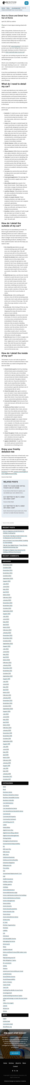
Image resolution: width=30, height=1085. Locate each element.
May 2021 (5, 687)
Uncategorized (7, 993)
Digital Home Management (11, 835)
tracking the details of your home (13, 990)
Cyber (5, 824)
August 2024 (6, 581)
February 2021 (7, 695)
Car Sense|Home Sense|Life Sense (13, 811)
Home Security (7, 906)
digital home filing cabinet (10, 833)
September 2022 (8, 643)
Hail (4, 876)
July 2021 (5, 681)
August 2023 (6, 614)
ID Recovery (6, 919)
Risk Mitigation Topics (9, 960)
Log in (4, 1018)
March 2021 (6, 692)
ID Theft (5, 922)
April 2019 (5, 755)
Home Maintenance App (10, 892)
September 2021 (7, 676)
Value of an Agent (8, 1003)
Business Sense (7, 792)
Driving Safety (7, 838)
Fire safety (6, 868)
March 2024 (6, 595)
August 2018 (6, 765)
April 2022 (6, 657)
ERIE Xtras (6, 854)
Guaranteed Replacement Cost (12, 873)
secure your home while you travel (13, 971)
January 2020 (7, 730)
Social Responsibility (9, 979)
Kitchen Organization (9, 925)
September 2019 (7, 741)
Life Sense (6, 936)
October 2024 (7, 576)
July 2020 (6, 714)
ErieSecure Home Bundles (10, 860)
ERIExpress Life (7, 865)
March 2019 (6, 757)
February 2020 (7, 727)
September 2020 (8, 708)
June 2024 (6, 586)
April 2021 (5, 689)
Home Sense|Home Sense (10, 917)
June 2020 (6, 717)
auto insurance (15, 46)
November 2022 (7, 638)
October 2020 (7, 706)
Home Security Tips (8, 911)
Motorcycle (6, 944)
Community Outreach (9, 819)
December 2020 (7, 700)
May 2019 (5, 752)
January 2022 (7, 665)
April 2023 (6, 624)
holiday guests (7, 884)
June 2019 (6, 749)
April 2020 (6, 722)
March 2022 (6, 660)
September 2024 (8, 578)
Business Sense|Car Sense (10, 795)
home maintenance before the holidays (14, 895)
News (8, 8)
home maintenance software (11, 898)
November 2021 (7, 670)
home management (9, 900)
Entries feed (6, 1021)
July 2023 (6, 616)
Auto (4, 786)
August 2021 (6, 679)
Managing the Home (9, 941)
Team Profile (6, 985)
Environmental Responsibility (11, 843)
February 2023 (7, 630)
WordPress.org (7, 1027)
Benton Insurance (10, 3)
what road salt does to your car (14, 52)
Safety (5, 966)
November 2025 (7, 565)
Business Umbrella (8, 800)
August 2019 (6, 744)
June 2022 (6, 651)
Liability (5, 930)
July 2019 (5, 746)
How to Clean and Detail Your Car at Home (14, 487)
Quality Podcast (7, 949)
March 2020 (6, 725)
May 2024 (6, 589)
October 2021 (7, 673)
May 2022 (6, 654)
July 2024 (6, 584)
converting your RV (8, 822)
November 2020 (7, 703)
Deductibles (6, 827)
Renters (5, 955)
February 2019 (7, 760)
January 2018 (7, 774)
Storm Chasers (7, 982)
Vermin (5, 1006)
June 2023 (6, 619)
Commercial (6, 814)
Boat (4, 789)
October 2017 (7, 779)
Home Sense (6, 914)
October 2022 (7, 641)
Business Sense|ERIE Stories (11, 797)
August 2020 (6, 711)
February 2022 (7, 662)
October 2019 (7, 738)
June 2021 (6, 684)
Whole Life (6, 1008)
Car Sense (6, 805)
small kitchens (7, 974)
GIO (4, 871)
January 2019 (7, 763)
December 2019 (7, 733)
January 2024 (7, 600)
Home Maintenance (9, 890)
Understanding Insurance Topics (12, 995)
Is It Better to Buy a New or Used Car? (14, 498)
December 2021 (7, 668)
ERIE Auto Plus (7, 849)
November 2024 (7, 573)
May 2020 (6, 719)
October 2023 (7, 608)
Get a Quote (15, 1053)
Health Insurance (8, 879)
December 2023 (7, 603)
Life (4, 933)
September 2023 (8, 611)
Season (5, 968)
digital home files (8, 830)
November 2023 (7, 605)
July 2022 (6, 649)
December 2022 (7, 635)
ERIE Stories (6, 852)
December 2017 (7, 776)
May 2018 (5, 771)
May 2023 (6, 622)
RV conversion (7, 963)
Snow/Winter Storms (9, 976)
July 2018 (5, 768)
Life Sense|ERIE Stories (9, 938)
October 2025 (7, 567)
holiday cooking (7, 881)
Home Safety (7, 903)
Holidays (5, 887)
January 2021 (7, 698)
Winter (5, 1011)
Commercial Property (9, 816)
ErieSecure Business (9, 857)
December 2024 (7, 570)
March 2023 (6, 627)
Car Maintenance (8, 803)
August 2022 (6, 646)
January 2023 (7, 632)
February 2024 (7, 597)
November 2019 (7, 736)
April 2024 (6, 592)
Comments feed (8, 1024)
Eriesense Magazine (9, 862)
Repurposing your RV (9, 957)
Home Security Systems (10, 909)
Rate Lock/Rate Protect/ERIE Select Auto (15, 952)
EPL (4, 846)
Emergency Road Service (10, 841)
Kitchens (5, 928)
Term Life (5, 987)
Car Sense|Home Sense (10, 808)
